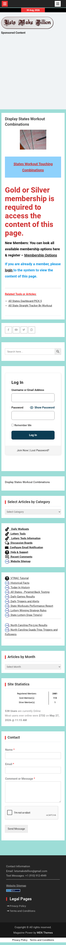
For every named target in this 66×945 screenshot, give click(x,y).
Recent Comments (20, 556)
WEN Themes (45, 932)
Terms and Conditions (22, 911)
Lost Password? (39, 450)
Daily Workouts (19, 529)
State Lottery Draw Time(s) (25, 615)
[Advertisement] (33, 75)
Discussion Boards (21, 542)
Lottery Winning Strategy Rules (27, 610)
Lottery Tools (17, 533)
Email (9, 764)
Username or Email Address (27, 390)
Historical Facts (19, 582)
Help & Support (18, 552)
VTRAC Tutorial (19, 578)
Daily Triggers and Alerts (24, 601)
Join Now (22, 450)
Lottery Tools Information (24, 538)
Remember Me (23, 425)
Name (10, 749)
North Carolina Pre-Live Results (28, 625)
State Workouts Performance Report (31, 605)
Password (17, 407)
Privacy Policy (18, 906)
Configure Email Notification (25, 547)
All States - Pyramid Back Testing (29, 592)
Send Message (16, 828)
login (8, 270)
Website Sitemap (19, 561)
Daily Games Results (22, 596)
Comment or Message (20, 778)
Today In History (19, 587)
